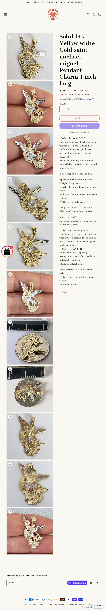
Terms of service (76, 604)
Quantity (63, 104)
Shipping (63, 94)
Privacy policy (46, 604)
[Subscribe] (50, 583)
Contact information (91, 607)
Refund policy (60, 604)
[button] (5, 14)
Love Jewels (32, 604)
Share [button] (65, 292)
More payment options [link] (80, 132)
